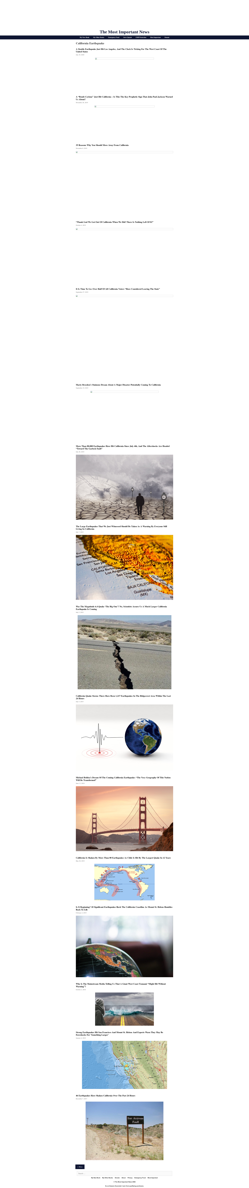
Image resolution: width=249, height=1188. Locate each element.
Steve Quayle (127, 37)
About (124, 1178)
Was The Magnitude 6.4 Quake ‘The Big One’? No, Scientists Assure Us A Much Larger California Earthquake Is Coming (121, 608)
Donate (167, 37)
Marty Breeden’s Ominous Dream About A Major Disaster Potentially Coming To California (118, 384)
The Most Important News (124, 31)
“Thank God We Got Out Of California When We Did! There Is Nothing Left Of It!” (114, 222)
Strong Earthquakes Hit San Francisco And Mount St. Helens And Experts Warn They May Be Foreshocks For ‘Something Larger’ (119, 1033)
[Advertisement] (124, 15)
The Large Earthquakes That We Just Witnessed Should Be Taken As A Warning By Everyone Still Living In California (121, 527)
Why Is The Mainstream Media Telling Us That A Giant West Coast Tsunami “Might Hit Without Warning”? (121, 985)
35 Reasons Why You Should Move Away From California (102, 145)
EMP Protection (141, 37)
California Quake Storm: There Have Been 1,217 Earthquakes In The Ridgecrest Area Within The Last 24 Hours (123, 697)
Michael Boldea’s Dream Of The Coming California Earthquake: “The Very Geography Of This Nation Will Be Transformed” (123, 779)
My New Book (84, 37)
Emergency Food (113, 37)
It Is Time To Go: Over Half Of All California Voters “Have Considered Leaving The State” (118, 288)
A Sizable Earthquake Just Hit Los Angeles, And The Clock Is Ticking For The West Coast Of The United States (121, 50)
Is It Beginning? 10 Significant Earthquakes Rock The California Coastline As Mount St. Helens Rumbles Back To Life (124, 908)
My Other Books (98, 37)
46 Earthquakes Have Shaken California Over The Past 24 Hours (105, 1095)
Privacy (130, 1178)
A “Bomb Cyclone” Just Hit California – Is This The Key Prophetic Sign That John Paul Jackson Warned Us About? (124, 98)
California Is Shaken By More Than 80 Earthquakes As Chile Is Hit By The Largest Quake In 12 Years (123, 857)
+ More (80, 1167)
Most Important (155, 37)
